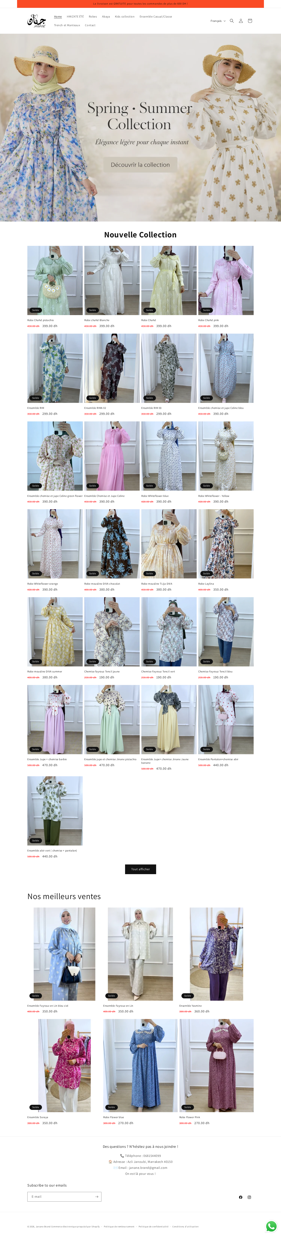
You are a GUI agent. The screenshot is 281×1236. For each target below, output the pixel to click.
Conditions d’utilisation (185, 1226)
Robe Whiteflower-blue (155, 496)
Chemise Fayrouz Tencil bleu (215, 671)
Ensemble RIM (35, 408)
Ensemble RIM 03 (151, 408)
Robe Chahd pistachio (40, 320)
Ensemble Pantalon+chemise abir (218, 759)
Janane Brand (43, 1226)
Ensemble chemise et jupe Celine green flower (54, 496)
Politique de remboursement (119, 1226)
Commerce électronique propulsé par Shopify (75, 1226)
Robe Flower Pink (189, 1117)
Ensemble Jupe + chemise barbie (47, 759)
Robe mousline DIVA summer (44, 671)
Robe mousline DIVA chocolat (102, 583)
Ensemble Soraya (37, 1117)
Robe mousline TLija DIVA (156, 583)
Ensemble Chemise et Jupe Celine (104, 496)
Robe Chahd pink (208, 320)
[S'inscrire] (96, 1197)
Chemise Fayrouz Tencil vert (158, 671)
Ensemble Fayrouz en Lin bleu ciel (47, 1005)
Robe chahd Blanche (96, 320)
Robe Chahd (148, 320)
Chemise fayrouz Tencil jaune (102, 671)
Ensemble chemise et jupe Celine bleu (221, 408)
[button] (231, 20)
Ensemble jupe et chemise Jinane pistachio (110, 759)
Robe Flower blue (113, 1117)
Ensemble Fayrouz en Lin (118, 1005)
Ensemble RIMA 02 (95, 408)
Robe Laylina (206, 583)
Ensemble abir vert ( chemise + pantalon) (52, 850)
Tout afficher (140, 869)
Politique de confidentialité (153, 1226)
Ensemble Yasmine (190, 1005)
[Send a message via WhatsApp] (271, 1226)
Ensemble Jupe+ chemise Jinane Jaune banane (165, 761)
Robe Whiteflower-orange (42, 583)
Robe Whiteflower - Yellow (213, 496)
